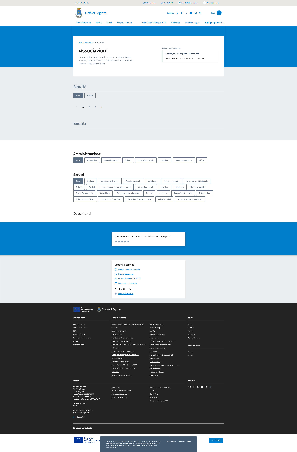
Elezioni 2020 (154, 375)
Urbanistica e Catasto (157, 372)
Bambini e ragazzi (192, 22)
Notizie (90, 95)
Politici (75, 341)
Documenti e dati (79, 344)
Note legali (153, 397)
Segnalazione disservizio (120, 394)
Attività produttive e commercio (122, 338)
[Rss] (210, 387)
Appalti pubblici (117, 334)
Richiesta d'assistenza (119, 397)
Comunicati (192, 327)
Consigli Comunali (194, 338)
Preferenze (171, 441)
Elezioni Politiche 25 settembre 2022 (124, 365)
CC (74, 428)
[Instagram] (194, 12)
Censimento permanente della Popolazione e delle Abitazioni (128, 346)
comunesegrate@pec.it (81, 412)
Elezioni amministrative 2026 (153, 22)
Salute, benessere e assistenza (160, 344)
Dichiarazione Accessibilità (159, 401)
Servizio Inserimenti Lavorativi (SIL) (162, 355)
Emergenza (115, 371)
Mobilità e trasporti (156, 327)
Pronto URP (81, 417)
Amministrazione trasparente (160, 387)
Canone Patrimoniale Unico (121, 341)
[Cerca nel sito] (219, 12)
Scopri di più (215, 440)
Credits (78, 428)
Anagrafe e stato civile (119, 331)
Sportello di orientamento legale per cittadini (164, 365)
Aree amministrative (80, 327)
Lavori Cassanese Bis (157, 324)
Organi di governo (79, 324)
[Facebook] (193, 387)
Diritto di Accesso (117, 358)
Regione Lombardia (82, 3)
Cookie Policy (154, 394)
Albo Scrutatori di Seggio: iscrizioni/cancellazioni (128, 324)
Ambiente (175, 22)
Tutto (78, 95)
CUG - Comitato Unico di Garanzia (123, 351)
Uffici (75, 331)
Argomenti (88, 42)
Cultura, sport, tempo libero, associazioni (125, 354)
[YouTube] (202, 387)
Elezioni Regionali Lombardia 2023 (123, 368)
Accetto (181, 441)
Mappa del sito (87, 428)
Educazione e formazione (120, 361)
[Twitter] (198, 387)
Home (81, 42)
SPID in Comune (155, 362)
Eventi (190, 355)
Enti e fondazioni (79, 334)
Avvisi (190, 331)
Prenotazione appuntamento (121, 390)
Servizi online (154, 358)
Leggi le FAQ (116, 387)
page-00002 (154, 351)
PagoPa (152, 331)
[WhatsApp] (189, 387)
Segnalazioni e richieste (158, 348)
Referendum (154, 338)
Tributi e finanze (155, 368)
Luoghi (190, 352)
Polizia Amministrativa (157, 334)
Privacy (152, 390)
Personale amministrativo (82, 338)
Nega (189, 441)
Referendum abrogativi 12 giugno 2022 (163, 341)
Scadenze (191, 334)
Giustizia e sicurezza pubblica (121, 375)
